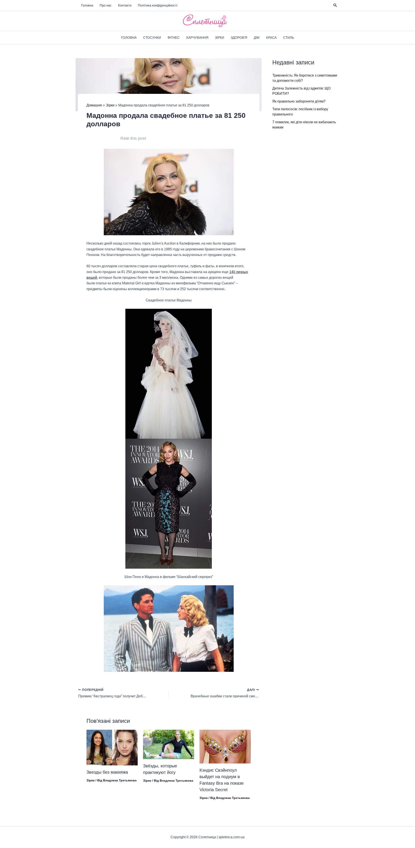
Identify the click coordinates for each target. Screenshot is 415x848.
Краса (271, 37)
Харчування (197, 37)
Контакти (124, 5)
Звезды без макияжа (107, 772)
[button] (335, 5)
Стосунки (152, 37)
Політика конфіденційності (157, 5)
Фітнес (174, 37)
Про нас (106, 5)
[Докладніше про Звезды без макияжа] (112, 747)
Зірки (219, 37)
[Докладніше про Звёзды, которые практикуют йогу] (168, 744)
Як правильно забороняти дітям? (299, 101)
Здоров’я (239, 37)
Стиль (288, 37)
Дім (257, 37)
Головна (87, 5)
